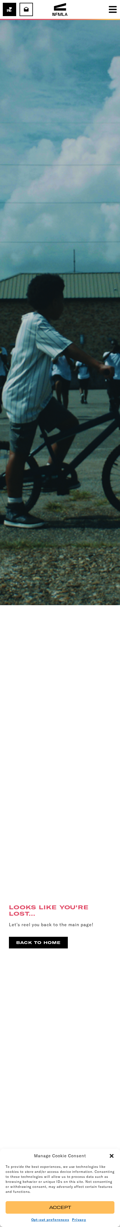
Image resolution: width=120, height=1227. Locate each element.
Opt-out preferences (50, 1220)
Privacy (79, 1220)
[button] (111, 1156)
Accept (60, 1207)
